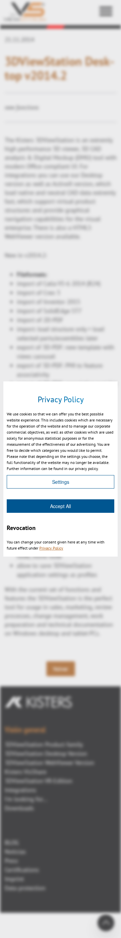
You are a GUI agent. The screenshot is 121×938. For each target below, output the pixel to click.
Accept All (60, 506)
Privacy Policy (51, 548)
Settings (60, 481)
